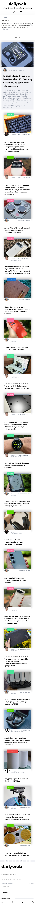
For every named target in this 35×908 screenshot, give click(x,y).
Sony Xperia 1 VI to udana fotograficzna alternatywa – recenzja (15, 580)
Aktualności (12, 751)
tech (11, 8)
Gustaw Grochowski (14, 533)
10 (21, 861)
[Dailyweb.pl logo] (17, 867)
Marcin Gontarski (14, 178)
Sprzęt (10, 114)
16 (28, 861)
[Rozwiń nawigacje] (10, 887)
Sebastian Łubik (14, 135)
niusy (5, 8)
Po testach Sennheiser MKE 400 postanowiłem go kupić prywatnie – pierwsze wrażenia (17, 817)
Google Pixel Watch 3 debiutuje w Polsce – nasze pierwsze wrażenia (16, 465)
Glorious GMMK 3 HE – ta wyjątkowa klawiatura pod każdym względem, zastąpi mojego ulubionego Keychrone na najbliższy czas (16, 146)
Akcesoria (11, 279)
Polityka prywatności (7, 883)
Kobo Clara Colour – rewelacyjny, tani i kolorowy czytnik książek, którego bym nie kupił (17, 503)
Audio (10, 157)
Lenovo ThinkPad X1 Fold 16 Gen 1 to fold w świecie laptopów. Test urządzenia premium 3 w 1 (17, 386)
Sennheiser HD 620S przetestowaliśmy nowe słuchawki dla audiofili (13, 542)
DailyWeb (4, 29)
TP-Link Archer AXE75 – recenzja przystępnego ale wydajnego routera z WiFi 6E (17, 702)
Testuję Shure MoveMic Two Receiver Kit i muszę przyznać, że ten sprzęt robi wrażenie (17, 81)
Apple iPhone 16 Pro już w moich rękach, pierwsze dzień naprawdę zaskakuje (17, 230)
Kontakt (31, 883)
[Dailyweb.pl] (17, 4)
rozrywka (19, 8)
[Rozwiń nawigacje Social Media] (11, 898)
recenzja (9, 27)
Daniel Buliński (13, 70)
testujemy (28, 8)
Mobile (10, 200)
